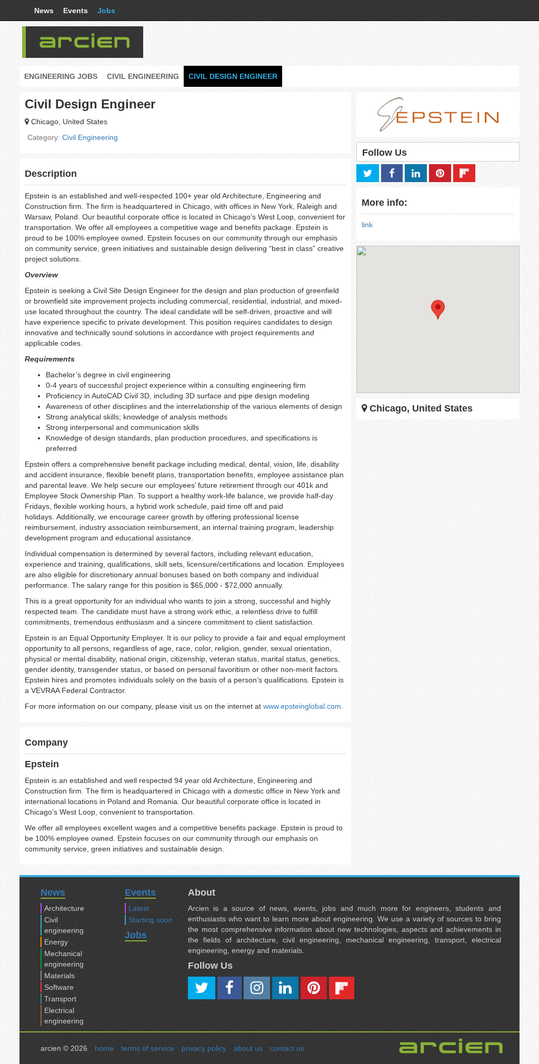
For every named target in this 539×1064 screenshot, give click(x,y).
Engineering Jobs (60, 76)
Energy (56, 942)
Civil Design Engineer (232, 76)
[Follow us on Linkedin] (416, 173)
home (104, 1048)
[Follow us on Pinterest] (440, 173)
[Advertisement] (348, 42)
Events (75, 10)
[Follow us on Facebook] (392, 173)
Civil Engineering (143, 76)
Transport (60, 999)
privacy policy (204, 1048)
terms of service (147, 1048)
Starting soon (150, 920)
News (44, 10)
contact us (287, 1048)
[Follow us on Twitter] (367, 173)
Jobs (106, 10)
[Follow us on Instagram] (257, 988)
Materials (59, 975)
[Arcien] (85, 40)
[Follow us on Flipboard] (464, 173)
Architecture (64, 908)
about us (248, 1048)
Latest (138, 908)
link (367, 224)
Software (59, 987)
